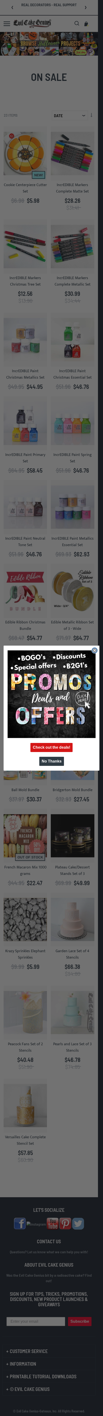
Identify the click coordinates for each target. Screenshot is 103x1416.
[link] (51, 694)
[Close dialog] (94, 650)
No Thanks (52, 761)
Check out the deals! (51, 747)
